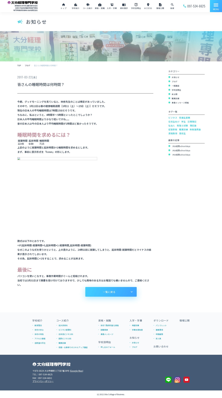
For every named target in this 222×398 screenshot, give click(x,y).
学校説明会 (176, 90)
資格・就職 (104, 320)
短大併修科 (63, 325)
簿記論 (193, 125)
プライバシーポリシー (43, 381)
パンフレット (161, 325)
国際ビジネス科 (65, 338)
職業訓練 (175, 98)
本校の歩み (39, 329)
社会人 (171, 125)
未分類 (174, 94)
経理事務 (172, 129)
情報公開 (185, 320)
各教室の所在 (40, 343)
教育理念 (38, 325)
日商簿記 (192, 122)
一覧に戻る (109, 292)
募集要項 (159, 329)
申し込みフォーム (108, 347)
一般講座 (175, 85)
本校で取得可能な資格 (110, 325)
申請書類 (159, 334)
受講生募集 (184, 118)
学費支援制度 (137, 329)
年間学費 (135, 325)
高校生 (182, 133)
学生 (183, 122)
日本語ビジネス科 (66, 334)
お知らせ (175, 77)
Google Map (76, 370)
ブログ (174, 81)
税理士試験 (182, 125)
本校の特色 (39, 334)
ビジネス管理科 (65, 329)
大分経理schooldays (181, 146)
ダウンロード (161, 320)
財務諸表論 (195, 129)
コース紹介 (62, 320)
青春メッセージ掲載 (180, 102)
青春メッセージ (107, 334)
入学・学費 (136, 320)
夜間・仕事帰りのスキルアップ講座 (73, 347)
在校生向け (174, 122)
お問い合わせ (161, 346)
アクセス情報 (40, 338)
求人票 (158, 338)
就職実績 (104, 329)
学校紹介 (37, 320)
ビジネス (172, 118)
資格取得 (172, 133)
